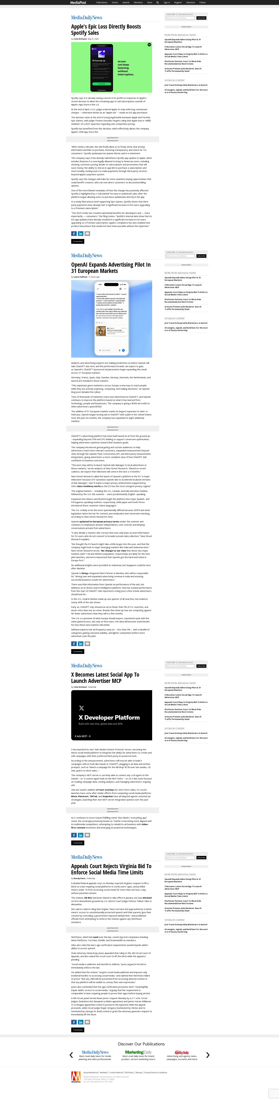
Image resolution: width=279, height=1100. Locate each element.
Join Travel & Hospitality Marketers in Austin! (186, 85)
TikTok (93, 796)
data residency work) (89, 486)
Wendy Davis (79, 878)
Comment (77, 241)
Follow (202, 2)
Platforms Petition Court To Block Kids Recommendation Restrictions (183, 62)
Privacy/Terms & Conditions (155, 1072)
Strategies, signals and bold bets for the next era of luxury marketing (186, 91)
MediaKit (103, 1072)
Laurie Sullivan (80, 277)
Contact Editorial (116, 1072)
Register (178, 2)
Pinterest (83, 796)
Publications (102, 2)
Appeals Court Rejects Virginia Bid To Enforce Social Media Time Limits (186, 55)
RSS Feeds (129, 1072)
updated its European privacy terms (99, 521)
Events (115, 2)
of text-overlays (105, 789)
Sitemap (138, 1072)
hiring (85, 573)
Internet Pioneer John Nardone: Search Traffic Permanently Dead (183, 69)
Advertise (190, 2)
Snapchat (108, 796)
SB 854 (88, 897)
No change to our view (113, 550)
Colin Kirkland (80, 39)
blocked (147, 897)
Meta (74, 796)
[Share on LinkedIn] (80, 233)
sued (95, 937)
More (149, 2)
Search (157, 2)
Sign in (167, 2)
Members (138, 2)
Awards (125, 2)
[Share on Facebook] (74, 233)
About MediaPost (91, 1072)
